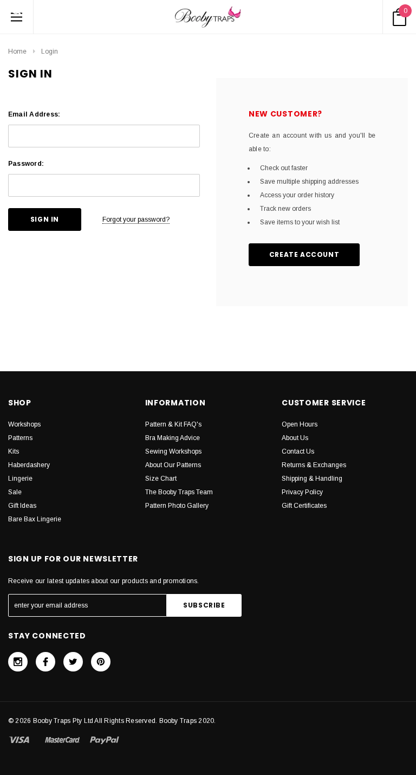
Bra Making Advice (172, 438)
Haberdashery (29, 465)
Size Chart (161, 478)
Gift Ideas (22, 505)
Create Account (304, 254)
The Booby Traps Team (179, 492)
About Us (295, 438)
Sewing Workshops (173, 451)
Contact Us (298, 451)
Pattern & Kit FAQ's (173, 424)
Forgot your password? (136, 219)
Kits (13, 451)
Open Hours (299, 424)
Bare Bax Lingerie (34, 519)
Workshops (24, 424)
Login (49, 51)
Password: (26, 163)
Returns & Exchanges (314, 465)
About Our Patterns (173, 465)
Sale (15, 492)
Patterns (20, 438)
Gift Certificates (304, 505)
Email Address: (34, 114)
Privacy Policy (302, 492)
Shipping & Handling (312, 478)
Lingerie (20, 478)
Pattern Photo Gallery (177, 505)
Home (17, 51)
